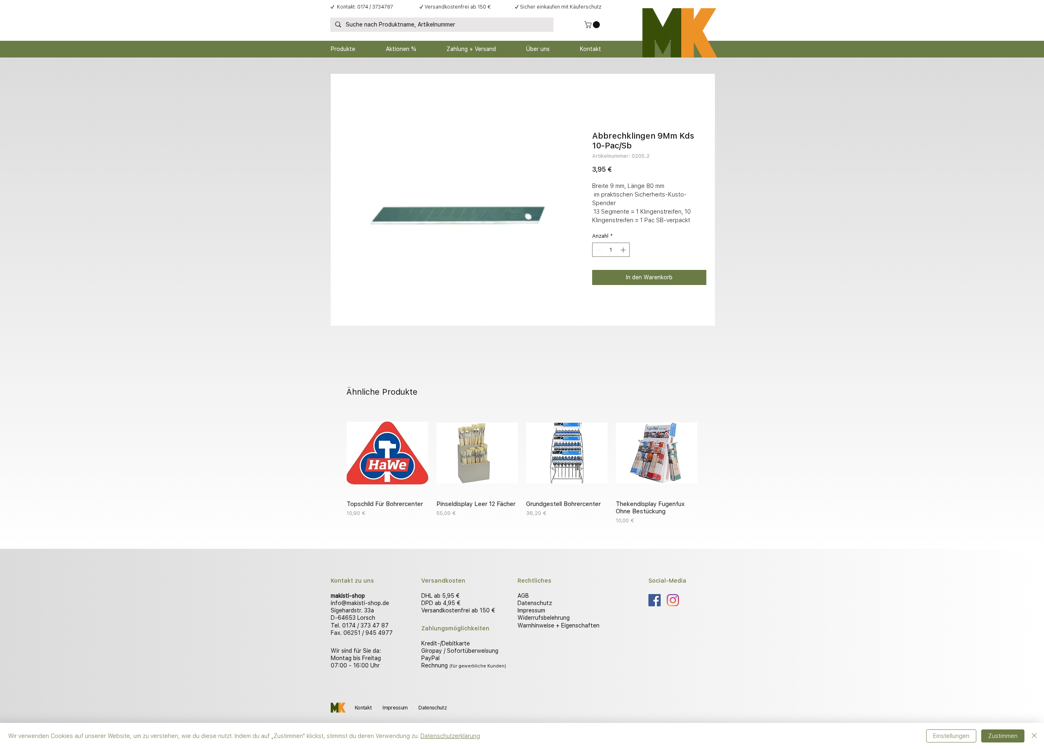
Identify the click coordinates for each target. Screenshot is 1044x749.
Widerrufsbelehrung (544, 617)
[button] (593, 24)
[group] (522, 468)
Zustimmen (1002, 736)
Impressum (531, 610)
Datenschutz (535, 603)
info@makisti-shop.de (360, 603)
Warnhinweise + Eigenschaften (558, 625)
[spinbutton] (611, 250)
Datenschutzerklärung (450, 736)
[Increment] (624, 250)
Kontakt (363, 708)
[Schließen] (1034, 735)
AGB (523, 595)
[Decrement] (598, 250)
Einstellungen (951, 736)
